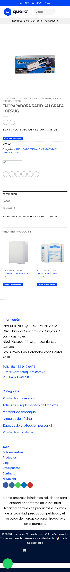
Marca (6, 201)
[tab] (35, 194)
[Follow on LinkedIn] (24, 485)
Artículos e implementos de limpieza (30, 405)
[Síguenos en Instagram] (12, 485)
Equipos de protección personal (27, 425)
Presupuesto (50, 21)
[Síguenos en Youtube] (30, 485)
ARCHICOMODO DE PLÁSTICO (47, 275)
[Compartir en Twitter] (18, 174)
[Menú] (60, 12)
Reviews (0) (9, 208)
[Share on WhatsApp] (5, 174)
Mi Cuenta (9, 478)
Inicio (6, 447)
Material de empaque (19, 412)
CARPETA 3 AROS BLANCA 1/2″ (16, 275)
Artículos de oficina (17, 418)
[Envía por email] (24, 174)
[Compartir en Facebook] (12, 174)
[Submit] (52, 12)
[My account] (65, 12)
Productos (10, 457)
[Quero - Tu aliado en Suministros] (16, 11)
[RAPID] (12, 165)
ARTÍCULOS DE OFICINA (25, 98)
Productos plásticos (18, 432)
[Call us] (18, 485)
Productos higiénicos (19, 398)
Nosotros (18, 21)
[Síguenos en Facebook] (5, 485)
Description (10, 194)
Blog (27, 21)
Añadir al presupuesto (12, 138)
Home (6, 98)
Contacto (37, 21)
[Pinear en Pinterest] (30, 174)
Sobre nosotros (13, 452)
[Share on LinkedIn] (36, 174)
